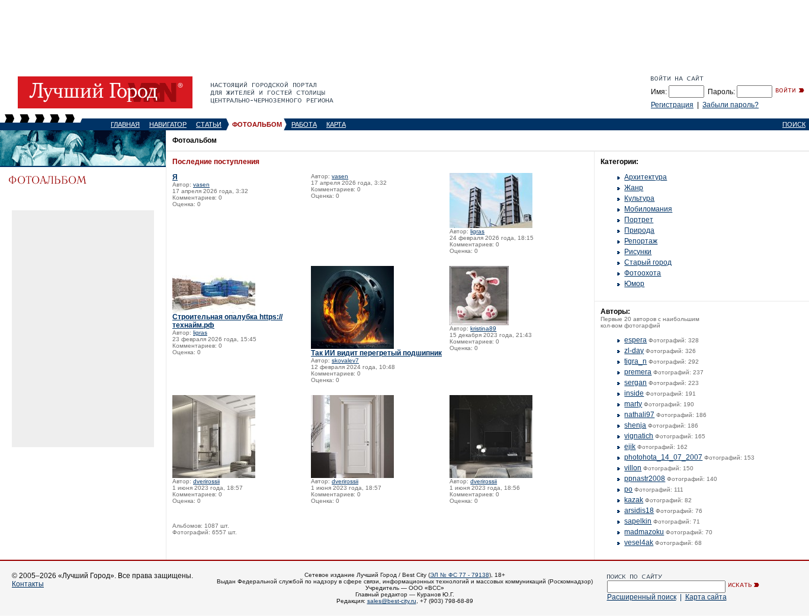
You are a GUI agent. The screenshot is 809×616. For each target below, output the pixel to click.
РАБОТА (304, 124)
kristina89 (483, 328)
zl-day (634, 350)
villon (632, 468)
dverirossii (206, 481)
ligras (477, 231)
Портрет (638, 220)
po (628, 489)
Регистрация (672, 105)
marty (633, 404)
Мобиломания (648, 209)
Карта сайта (706, 597)
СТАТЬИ (208, 124)
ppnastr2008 (644, 478)
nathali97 (639, 414)
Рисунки (637, 252)
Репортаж (640, 241)
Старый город (648, 262)
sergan (635, 382)
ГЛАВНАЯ (125, 124)
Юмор (634, 284)
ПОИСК (793, 124)
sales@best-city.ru (391, 601)
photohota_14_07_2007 (663, 457)
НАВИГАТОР (168, 124)
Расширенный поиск (641, 597)
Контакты (28, 584)
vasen (201, 184)
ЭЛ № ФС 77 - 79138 (459, 575)
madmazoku (644, 532)
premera (637, 372)
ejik (629, 446)
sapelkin (637, 521)
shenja (635, 425)
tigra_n (635, 361)
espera (635, 340)
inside (634, 393)
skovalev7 (345, 360)
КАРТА (336, 124)
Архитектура (645, 177)
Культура (639, 198)
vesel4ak (638, 542)
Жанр (633, 188)
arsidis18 (639, 510)
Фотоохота (642, 273)
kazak (633, 500)
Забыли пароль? (730, 105)
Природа (639, 230)
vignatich (638, 436)
